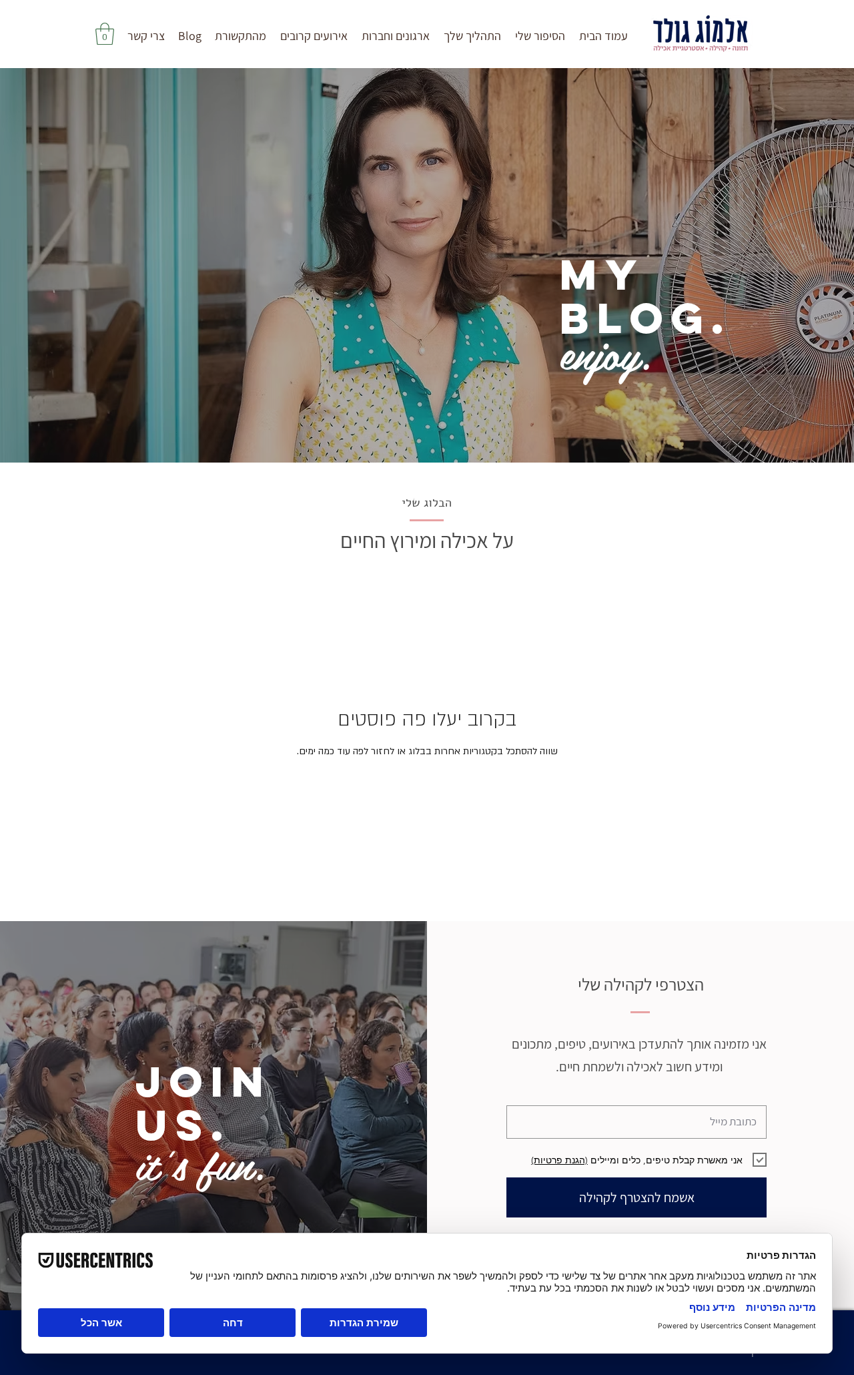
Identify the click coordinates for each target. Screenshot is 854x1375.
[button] (472, 36)
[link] (104, 34)
